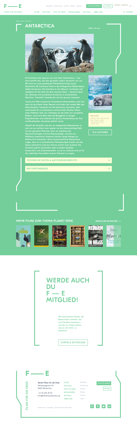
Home (17, 21)
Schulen (66, 6)
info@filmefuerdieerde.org (49, 396)
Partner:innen (58, 6)
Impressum (50, 407)
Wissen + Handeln (121, 5)
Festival (46, 12)
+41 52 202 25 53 (45, 393)
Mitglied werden (94, 6)
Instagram (92, 406)
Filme (37, 12)
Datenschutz (42, 407)
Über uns (98, 12)
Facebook (98, 406)
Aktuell (87, 12)
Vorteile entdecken (73, 342)
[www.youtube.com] (59, 53)
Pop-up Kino (59, 12)
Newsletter (49, 6)
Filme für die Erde (13, 12)
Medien (72, 6)
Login (82, 398)
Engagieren (74, 12)
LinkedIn (109, 406)
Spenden (108, 6)
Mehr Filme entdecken (107, 221)
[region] (104, 53)
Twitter (103, 406)
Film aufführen (100, 132)
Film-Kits (79, 6)
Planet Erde (94, 116)
